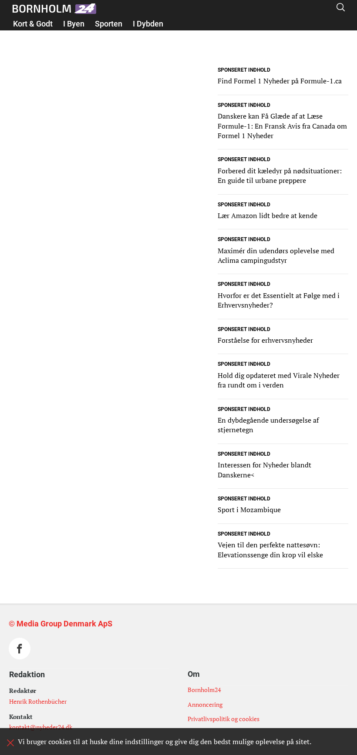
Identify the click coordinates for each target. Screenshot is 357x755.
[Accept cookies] (10, 743)
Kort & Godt (33, 23)
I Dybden (148, 23)
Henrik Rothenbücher (38, 701)
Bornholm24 (204, 689)
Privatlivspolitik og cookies (223, 719)
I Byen (73, 23)
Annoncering (205, 704)
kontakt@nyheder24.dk (40, 727)
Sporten (108, 23)
